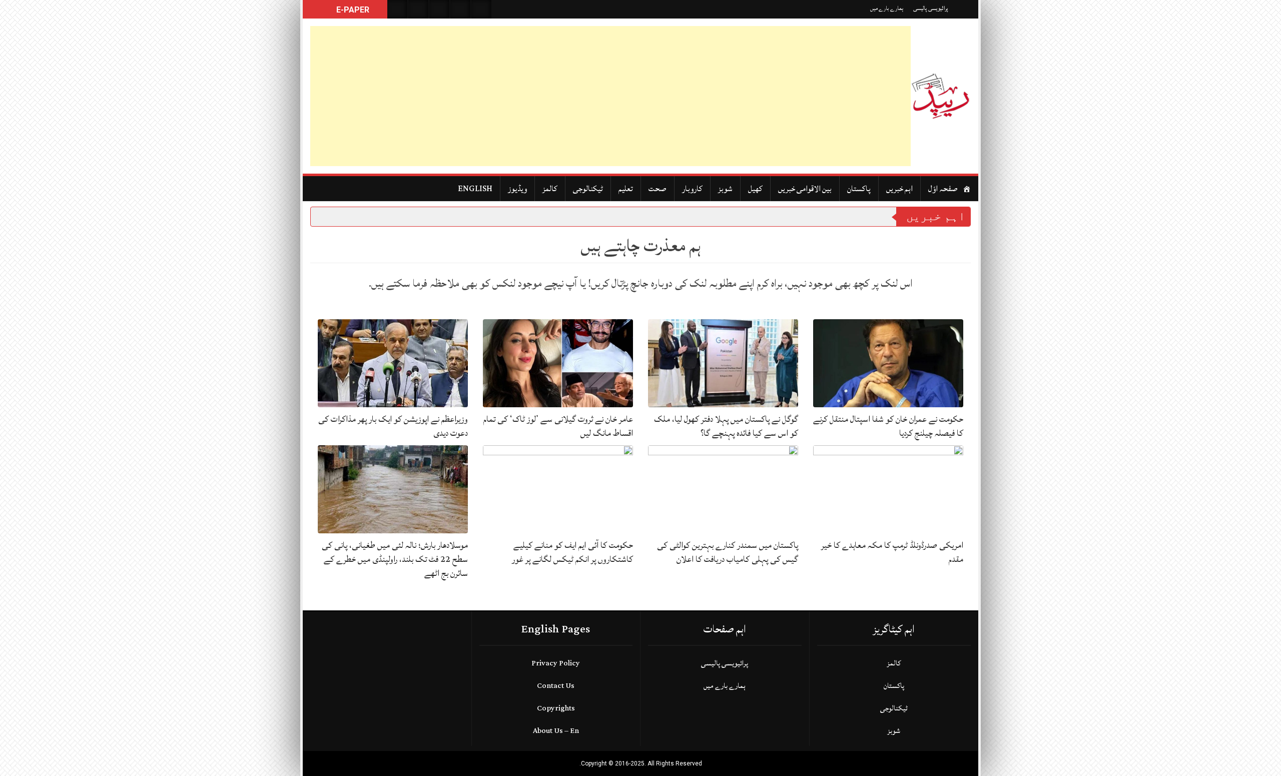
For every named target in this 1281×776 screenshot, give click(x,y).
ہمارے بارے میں (886, 8)
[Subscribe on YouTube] (460, 9)
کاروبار (692, 189)
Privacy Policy (555, 663)
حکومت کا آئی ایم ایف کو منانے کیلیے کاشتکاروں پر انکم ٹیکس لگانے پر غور (572, 552)
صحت (658, 189)
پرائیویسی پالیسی (930, 8)
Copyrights (556, 708)
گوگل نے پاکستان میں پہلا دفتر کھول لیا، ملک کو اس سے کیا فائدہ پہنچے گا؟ (726, 426)
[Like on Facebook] (418, 9)
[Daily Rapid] (941, 96)
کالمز (549, 189)
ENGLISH (475, 189)
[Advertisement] (610, 96)
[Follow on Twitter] (439, 9)
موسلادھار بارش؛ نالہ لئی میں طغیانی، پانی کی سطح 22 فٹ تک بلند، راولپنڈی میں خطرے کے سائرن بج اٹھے (395, 559)
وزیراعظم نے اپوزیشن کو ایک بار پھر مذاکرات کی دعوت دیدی (393, 426)
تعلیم (625, 189)
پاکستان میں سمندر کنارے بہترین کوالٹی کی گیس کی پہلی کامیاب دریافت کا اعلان (727, 552)
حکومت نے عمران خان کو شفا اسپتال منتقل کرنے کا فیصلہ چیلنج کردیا (888, 426)
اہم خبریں (899, 189)
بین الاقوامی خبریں (805, 189)
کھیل (755, 189)
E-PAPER (351, 10)
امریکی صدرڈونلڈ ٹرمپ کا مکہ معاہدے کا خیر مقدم (892, 552)
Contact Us (555, 685)
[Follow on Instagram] (481, 9)
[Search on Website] (397, 9)
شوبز (725, 189)
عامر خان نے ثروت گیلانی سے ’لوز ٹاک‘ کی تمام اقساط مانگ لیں (558, 426)
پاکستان (859, 189)
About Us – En (556, 730)
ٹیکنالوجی (588, 189)
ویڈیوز (517, 189)
